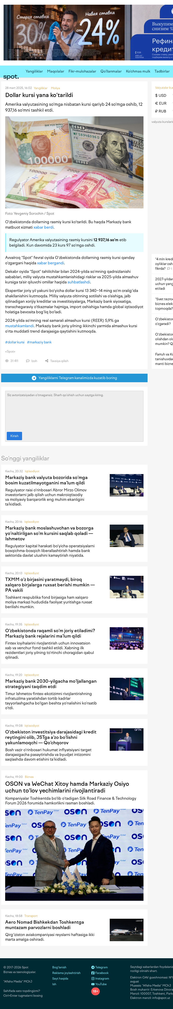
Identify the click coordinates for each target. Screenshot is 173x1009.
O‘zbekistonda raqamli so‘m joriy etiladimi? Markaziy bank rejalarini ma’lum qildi (50, 633)
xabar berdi (44, 227)
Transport (31, 916)
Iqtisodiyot (32, 471)
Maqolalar (55, 71)
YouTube (101, 984)
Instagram (102, 978)
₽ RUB (160, 111)
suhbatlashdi (79, 282)
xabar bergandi (50, 263)
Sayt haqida (60, 978)
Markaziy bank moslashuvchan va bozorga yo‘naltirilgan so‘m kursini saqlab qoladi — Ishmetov (49, 533)
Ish (54, 984)
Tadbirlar (162, 71)
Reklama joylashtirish (66, 973)
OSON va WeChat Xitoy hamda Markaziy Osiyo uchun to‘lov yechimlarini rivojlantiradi (67, 787)
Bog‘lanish (59, 967)
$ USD (160, 95)
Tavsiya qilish (59, 361)
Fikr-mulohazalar (82, 71)
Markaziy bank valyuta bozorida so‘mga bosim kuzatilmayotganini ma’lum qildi (46, 480)
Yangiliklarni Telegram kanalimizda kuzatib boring (76, 378)
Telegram (101, 967)
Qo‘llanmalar (111, 71)
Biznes (29, 777)
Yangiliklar (34, 71)
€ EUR (160, 103)
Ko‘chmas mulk (138, 71)
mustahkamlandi (19, 326)
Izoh (34, 361)
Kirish (14, 436)
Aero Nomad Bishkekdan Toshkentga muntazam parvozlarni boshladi (44, 924)
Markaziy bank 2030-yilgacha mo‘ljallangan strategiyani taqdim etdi (51, 683)
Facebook (102, 973)
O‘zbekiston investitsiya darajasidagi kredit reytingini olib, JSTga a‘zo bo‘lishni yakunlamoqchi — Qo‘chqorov (50, 737)
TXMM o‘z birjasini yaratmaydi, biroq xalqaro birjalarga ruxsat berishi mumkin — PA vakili (50, 585)
